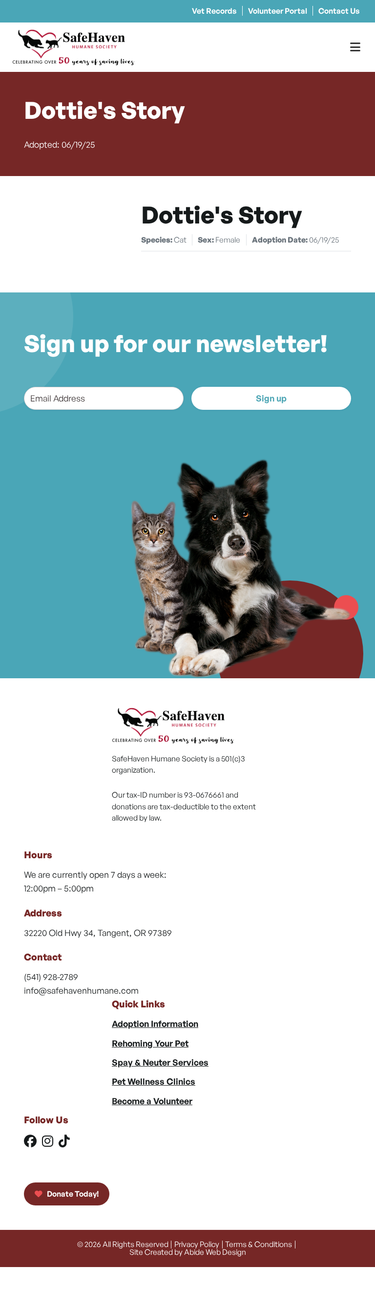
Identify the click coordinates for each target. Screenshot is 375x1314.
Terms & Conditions (258, 1244)
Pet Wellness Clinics (153, 1081)
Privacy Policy (196, 1244)
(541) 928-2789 (51, 976)
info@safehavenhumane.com (81, 990)
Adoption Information (155, 1023)
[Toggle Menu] (355, 47)
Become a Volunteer (152, 1100)
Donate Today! (72, 1194)
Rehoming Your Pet (150, 1043)
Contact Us (339, 11)
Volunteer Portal (277, 11)
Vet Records (214, 11)
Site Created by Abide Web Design (187, 1252)
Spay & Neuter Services (160, 1062)
